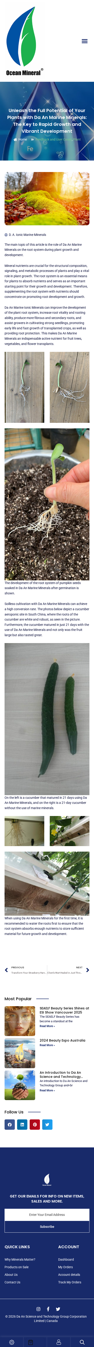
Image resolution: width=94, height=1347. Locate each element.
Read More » (47, 1026)
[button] (84, 41)
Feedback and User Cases (54, 139)
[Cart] (35, 1342)
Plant (77, 139)
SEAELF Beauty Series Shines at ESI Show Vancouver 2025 (64, 1010)
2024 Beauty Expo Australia (62, 1040)
